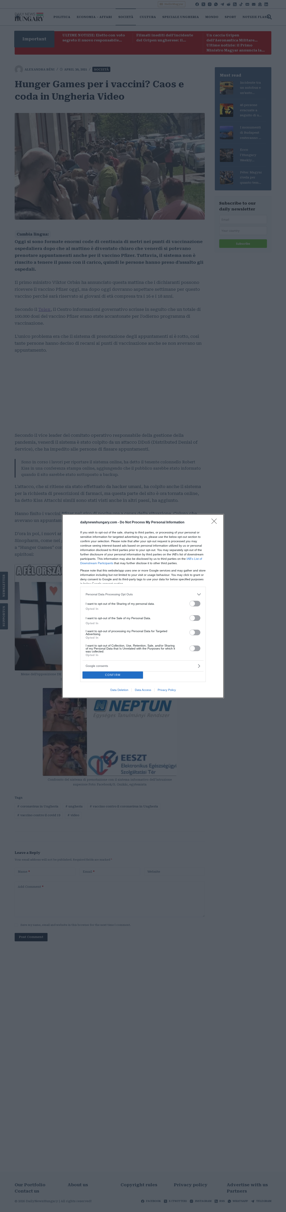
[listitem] (143, 594)
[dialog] (143, 606)
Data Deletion (119, 690)
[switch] (194, 603)
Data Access (143, 690)
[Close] (215, 523)
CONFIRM (113, 674)
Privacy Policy (167, 690)
